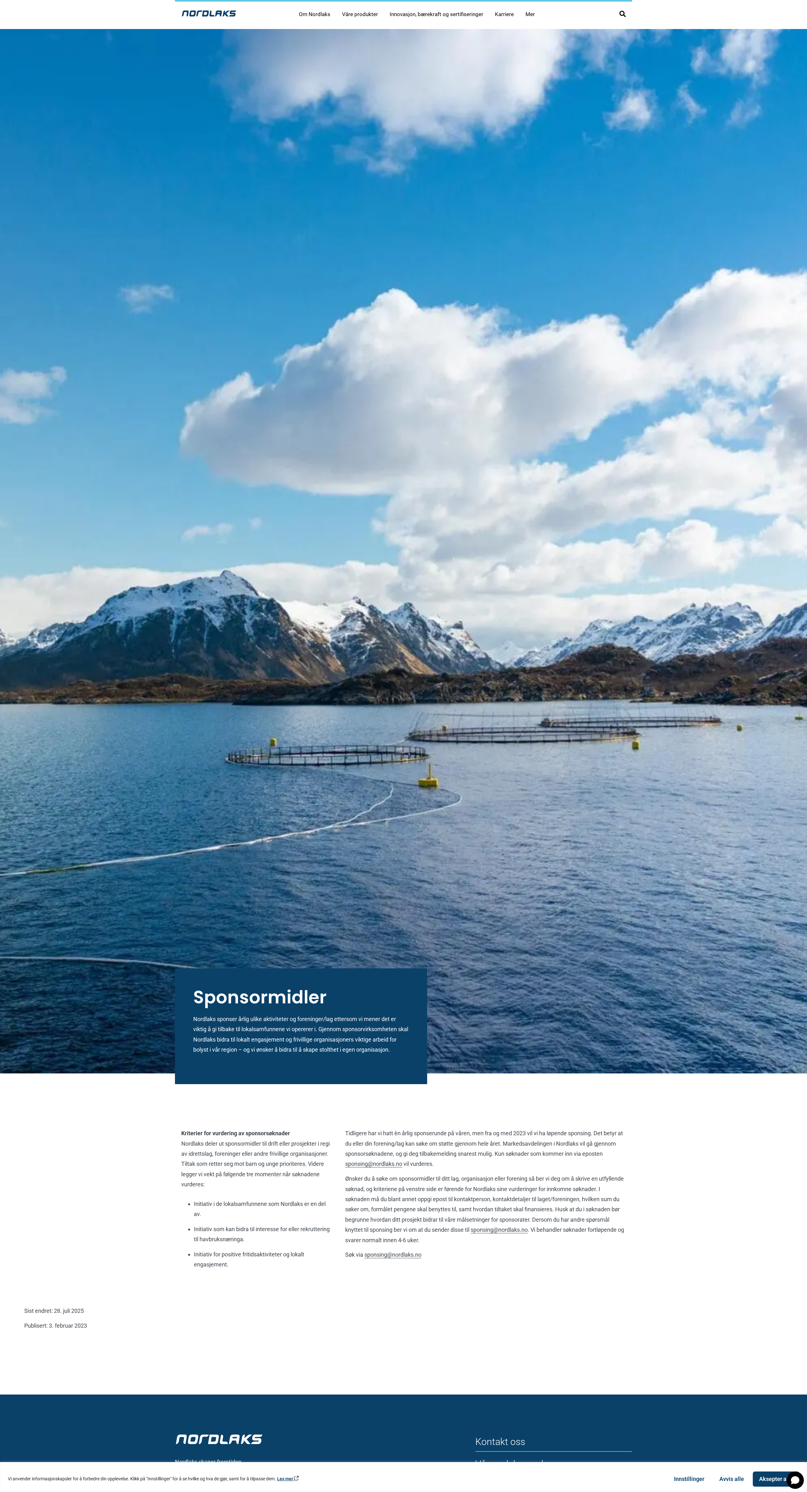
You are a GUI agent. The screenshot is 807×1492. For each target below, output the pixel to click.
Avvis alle (731, 1479)
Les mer (285, 1478)
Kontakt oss (500, 1441)
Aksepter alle (776, 1479)
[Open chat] (795, 1480)
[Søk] (622, 14)
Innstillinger (689, 1479)
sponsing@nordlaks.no (373, 1163)
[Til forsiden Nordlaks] (209, 13)
